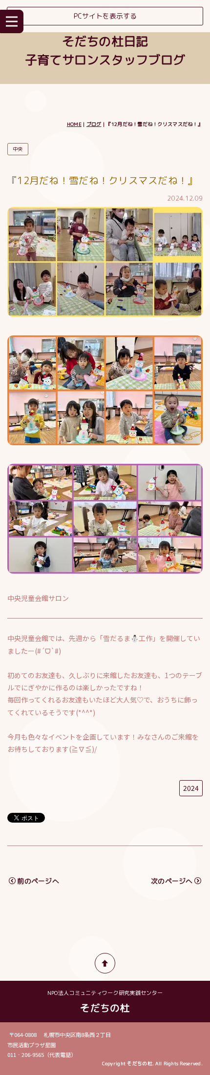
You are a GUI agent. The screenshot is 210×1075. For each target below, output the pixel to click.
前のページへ (38, 881)
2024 (191, 788)
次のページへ (172, 881)
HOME (74, 124)
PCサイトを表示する (105, 16)
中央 (18, 148)
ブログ (94, 124)
